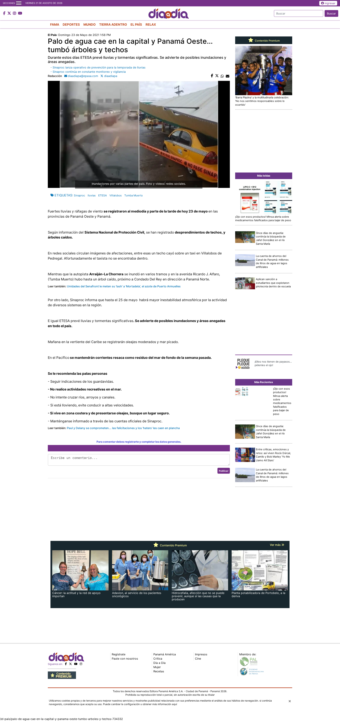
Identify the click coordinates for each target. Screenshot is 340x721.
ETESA (102, 195)
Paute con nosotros (125, 658)
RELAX (151, 24)
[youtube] (75, 664)
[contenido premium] (62, 675)
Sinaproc (79, 195)
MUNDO (89, 24)
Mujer (157, 667)
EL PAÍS (136, 24)
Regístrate (118, 654)
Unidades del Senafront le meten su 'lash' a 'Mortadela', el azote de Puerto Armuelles (124, 286)
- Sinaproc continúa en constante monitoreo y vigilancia (88, 71)
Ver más (275, 545)
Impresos (201, 654)
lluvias (92, 195)
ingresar (330, 3)
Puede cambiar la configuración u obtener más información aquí (140, 704)
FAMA (54, 24)
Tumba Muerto (133, 195)
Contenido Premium (267, 40)
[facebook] (66, 664)
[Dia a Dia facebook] (4, 13)
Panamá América (164, 654)
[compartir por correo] (227, 76)
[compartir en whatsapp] (222, 76)
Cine (198, 658)
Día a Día (159, 663)
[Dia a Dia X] (9, 13)
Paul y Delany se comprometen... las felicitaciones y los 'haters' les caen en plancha (123, 428)
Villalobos (115, 195)
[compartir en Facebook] (212, 76)
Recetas (158, 671)
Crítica (157, 658)
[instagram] (81, 664)
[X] (70, 664)
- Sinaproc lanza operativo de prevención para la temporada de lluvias (97, 67)
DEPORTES (71, 24)
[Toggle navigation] (18, 3)
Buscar (331, 13)
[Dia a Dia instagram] (15, 13)
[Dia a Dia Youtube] (20, 13)
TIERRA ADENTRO (113, 24)
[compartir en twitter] (217, 76)
